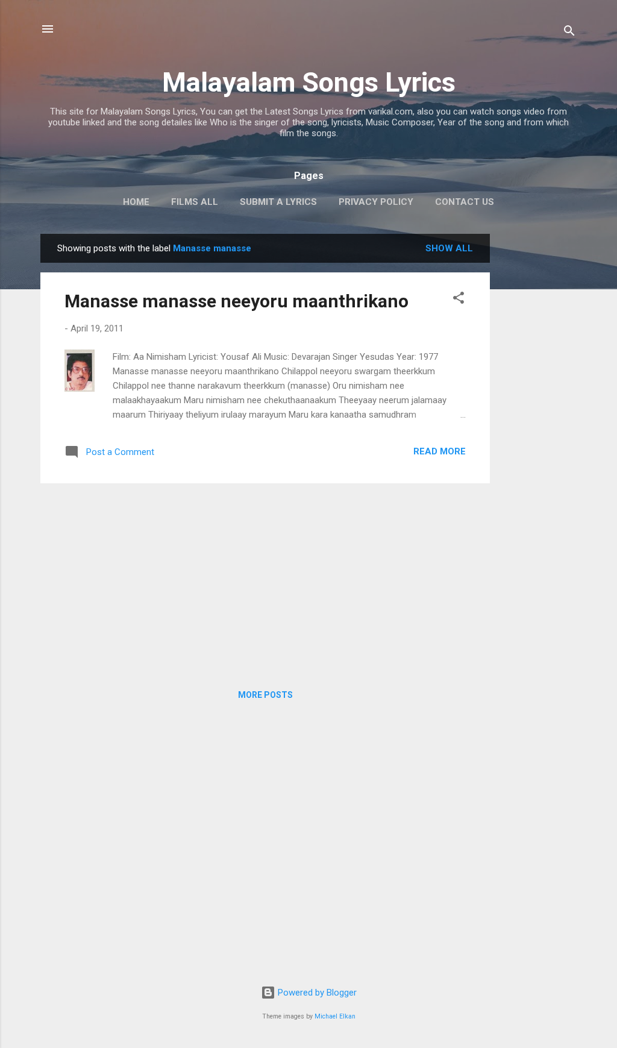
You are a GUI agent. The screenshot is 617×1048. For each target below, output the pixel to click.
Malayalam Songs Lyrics (309, 82)
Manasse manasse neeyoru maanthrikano (236, 301)
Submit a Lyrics (278, 201)
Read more (439, 451)
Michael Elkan (335, 1016)
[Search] (569, 32)
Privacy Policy (376, 201)
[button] (458, 299)
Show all (449, 248)
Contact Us (464, 201)
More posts (265, 695)
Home (136, 201)
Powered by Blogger (316, 992)
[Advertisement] (538, 414)
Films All (194, 201)
